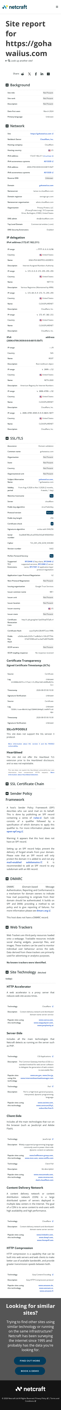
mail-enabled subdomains (23, 862)
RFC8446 (28, 561)
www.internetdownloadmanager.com (37, 1078)
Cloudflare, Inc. (46, 139)
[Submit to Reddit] (22, 74)
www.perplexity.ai (45, 1025)
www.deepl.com (46, 1237)
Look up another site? (21, 60)
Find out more (30, 1360)
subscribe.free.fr (46, 1108)
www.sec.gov (36, 1075)
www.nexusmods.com (43, 1174)
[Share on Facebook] (36, 74)
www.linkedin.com (45, 1234)
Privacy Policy (40, 1398)
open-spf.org (14, 831)
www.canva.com (46, 1020)
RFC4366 (42, 564)
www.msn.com (31, 1158)
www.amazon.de (45, 1285)
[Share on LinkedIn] (42, 74)
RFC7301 (33, 567)
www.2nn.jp (47, 1075)
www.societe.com (45, 1102)
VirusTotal (47, 156)
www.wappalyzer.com (43, 1022)
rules (36, 817)
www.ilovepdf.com (45, 1240)
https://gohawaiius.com (40, 133)
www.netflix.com (46, 1158)
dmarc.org (42, 910)
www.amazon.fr (46, 1291)
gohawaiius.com (46, 185)
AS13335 (47, 161)
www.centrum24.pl (44, 1105)
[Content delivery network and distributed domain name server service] (52, 1006)
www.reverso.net (45, 1177)
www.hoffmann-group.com (41, 1155)
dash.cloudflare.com (44, 1180)
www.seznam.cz (46, 1288)
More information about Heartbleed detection (31, 773)
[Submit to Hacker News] (48, 74)
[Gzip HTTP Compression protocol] (52, 1274)
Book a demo (30, 1371)
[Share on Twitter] (29, 74)
